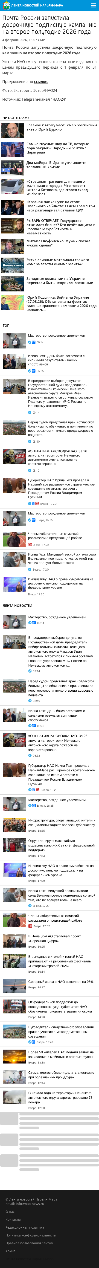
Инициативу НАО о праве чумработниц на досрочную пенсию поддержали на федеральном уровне (60, 583)
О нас (10, 1211)
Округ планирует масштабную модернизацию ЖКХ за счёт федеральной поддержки (61, 845)
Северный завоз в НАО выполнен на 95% (60, 982)
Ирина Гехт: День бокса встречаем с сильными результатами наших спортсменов (56, 360)
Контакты (13, 1219)
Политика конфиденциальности (31, 1235)
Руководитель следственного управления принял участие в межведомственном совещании (61, 1031)
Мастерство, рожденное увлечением (56, 335)
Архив (10, 1251)
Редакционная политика (25, 1227)
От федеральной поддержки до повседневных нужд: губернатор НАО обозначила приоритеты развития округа (60, 1006)
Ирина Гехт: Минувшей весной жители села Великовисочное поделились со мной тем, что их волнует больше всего (62, 559)
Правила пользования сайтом (29, 1243)
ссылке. (41, 81)
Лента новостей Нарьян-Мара (30, 1259)
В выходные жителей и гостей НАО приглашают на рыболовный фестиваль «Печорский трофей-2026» (59, 961)
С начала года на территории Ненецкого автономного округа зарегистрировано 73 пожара (60, 1097)
